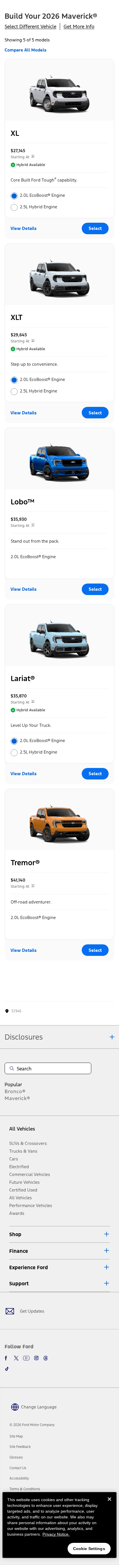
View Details (23, 228)
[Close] (109, 1503)
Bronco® (15, 1091)
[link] (16, 1436)
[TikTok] (7, 1368)
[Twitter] (16, 1358)
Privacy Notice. (56, 1534)
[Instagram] (36, 1358)
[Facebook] (7, 1358)
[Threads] (45, 1358)
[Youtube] (26, 1358)
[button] (59, 1234)
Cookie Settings (89, 1548)
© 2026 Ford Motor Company (32, 1425)
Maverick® (17, 1098)
